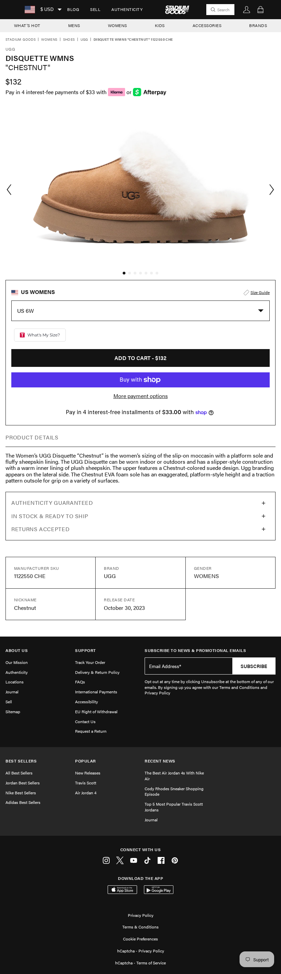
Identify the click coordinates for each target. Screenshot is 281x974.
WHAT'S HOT (27, 25)
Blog (73, 9)
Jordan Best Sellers (22, 783)
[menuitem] (73, 9)
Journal (12, 692)
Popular (85, 761)
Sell (95, 9)
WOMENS (117, 25)
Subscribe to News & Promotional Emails (195, 650)
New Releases (87, 773)
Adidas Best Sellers (22, 802)
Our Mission (16, 662)
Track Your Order (90, 662)
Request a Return (91, 731)
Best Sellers (21, 761)
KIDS (160, 25)
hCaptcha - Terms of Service (140, 963)
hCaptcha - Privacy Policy (140, 951)
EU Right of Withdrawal (96, 711)
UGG (84, 40)
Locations (14, 682)
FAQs (80, 682)
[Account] (247, 9)
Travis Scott (85, 783)
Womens (49, 40)
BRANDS (258, 25)
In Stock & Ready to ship (49, 516)
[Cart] (260, 9)
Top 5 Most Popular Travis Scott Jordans (174, 807)
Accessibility (86, 702)
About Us (16, 650)
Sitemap (12, 711)
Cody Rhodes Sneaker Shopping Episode (174, 791)
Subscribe (254, 666)
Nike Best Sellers (20, 793)
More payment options (140, 396)
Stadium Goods (20, 40)
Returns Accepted (40, 529)
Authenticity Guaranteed (52, 503)
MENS (74, 25)
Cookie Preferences (140, 939)
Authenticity (127, 9)
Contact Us (85, 721)
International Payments (96, 692)
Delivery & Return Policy (97, 672)
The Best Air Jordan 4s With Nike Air (174, 776)
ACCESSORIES (207, 25)
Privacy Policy (141, 915)
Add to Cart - (140, 358)
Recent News (160, 761)
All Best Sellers (19, 773)
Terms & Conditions (140, 927)
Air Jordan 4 (85, 793)
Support (85, 650)
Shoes (69, 40)
